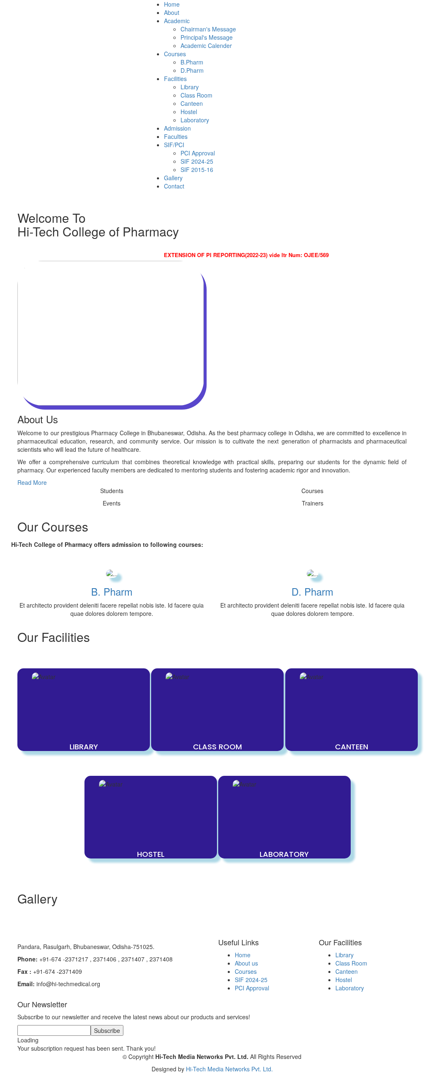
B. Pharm (111, 591)
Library (190, 87)
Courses (246, 971)
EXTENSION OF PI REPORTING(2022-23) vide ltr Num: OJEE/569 (236, 255)
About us (246, 963)
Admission (177, 128)
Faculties (176, 136)
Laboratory (195, 120)
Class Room (196, 95)
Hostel (189, 111)
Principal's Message (207, 37)
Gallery (173, 178)
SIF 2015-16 (197, 169)
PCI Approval (198, 153)
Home (172, 4)
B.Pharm (192, 62)
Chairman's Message (208, 29)
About (171, 12)
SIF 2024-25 (197, 161)
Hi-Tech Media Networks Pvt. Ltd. (229, 1069)
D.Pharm (192, 70)
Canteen (192, 103)
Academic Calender (206, 45)
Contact (174, 186)
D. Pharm (312, 591)
